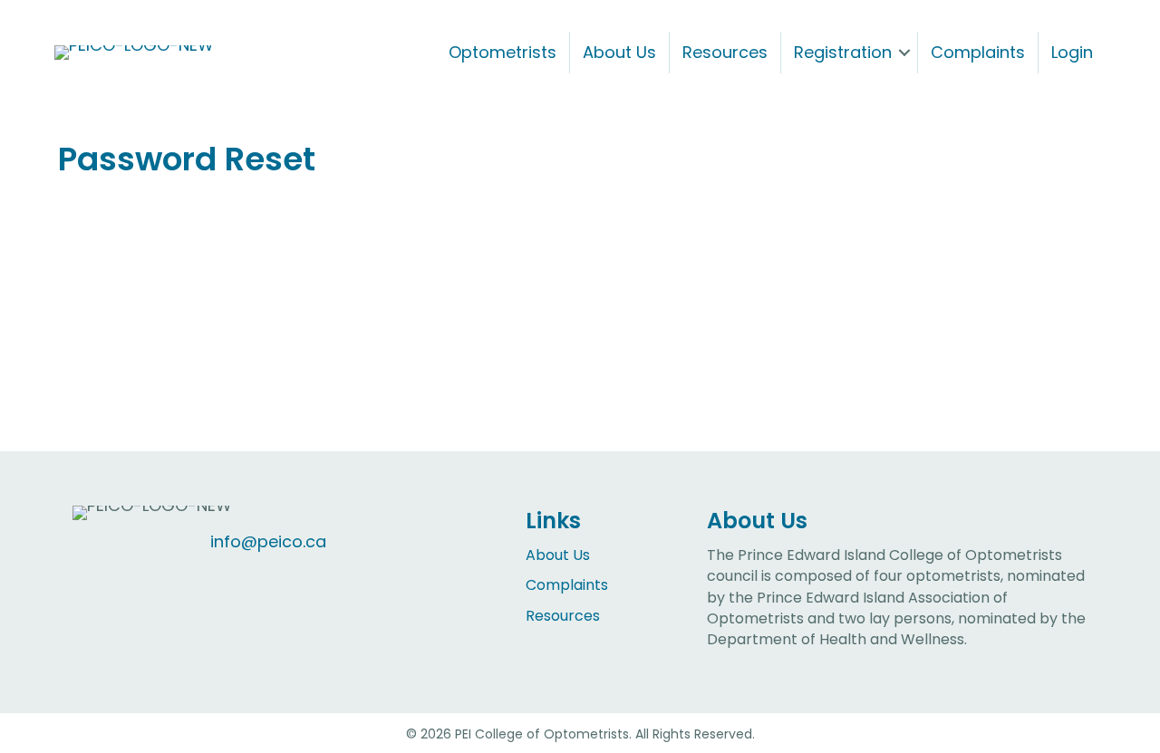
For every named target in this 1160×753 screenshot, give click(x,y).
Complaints (978, 52)
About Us (619, 52)
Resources (725, 52)
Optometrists (502, 52)
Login (1072, 52)
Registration (843, 52)
